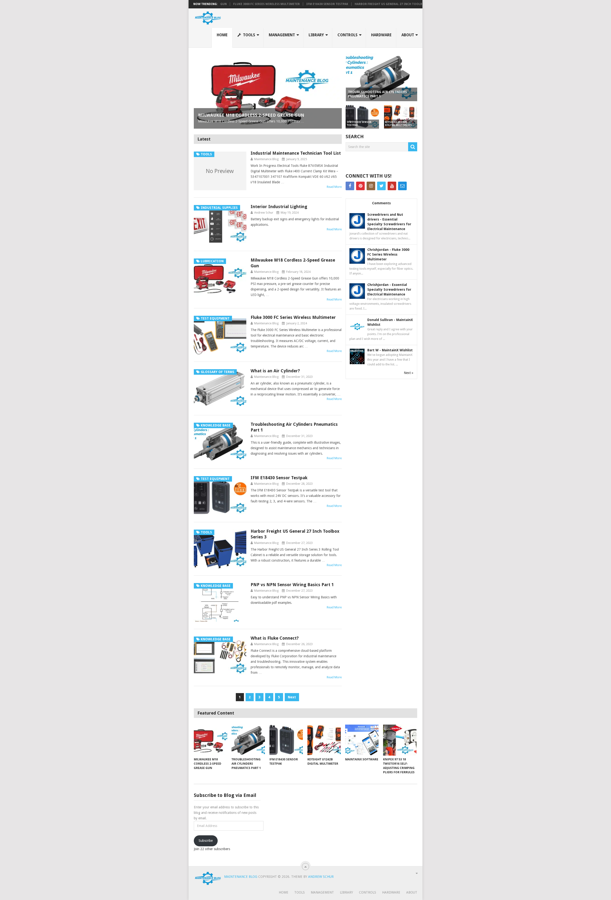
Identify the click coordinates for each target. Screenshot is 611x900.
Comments (381, 203)
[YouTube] (392, 186)
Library (316, 35)
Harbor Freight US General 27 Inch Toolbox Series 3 (364, 4)
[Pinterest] (360, 186)
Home (222, 35)
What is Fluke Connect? (275, 638)
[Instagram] (371, 186)
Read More (334, 187)
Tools (248, 35)
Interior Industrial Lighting (279, 206)
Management (282, 35)
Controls (347, 35)
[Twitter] (381, 186)
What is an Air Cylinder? (275, 370)
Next (292, 697)
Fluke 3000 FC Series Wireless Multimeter (234, 4)
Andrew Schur (263, 212)
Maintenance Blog (266, 159)
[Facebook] (350, 186)
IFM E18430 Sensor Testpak (295, 4)
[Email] (402, 186)
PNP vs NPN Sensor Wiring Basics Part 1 (292, 584)
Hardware (381, 35)
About (407, 35)
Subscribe (206, 840)
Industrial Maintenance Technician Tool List (296, 153)
